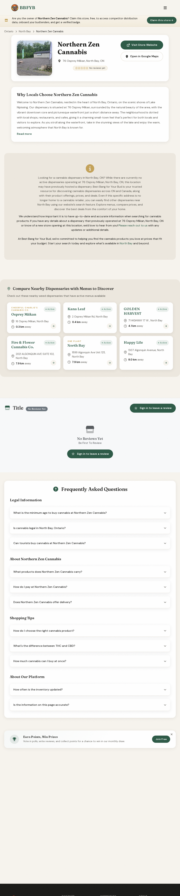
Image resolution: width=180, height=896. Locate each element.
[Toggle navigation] (165, 7)
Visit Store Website (144, 45)
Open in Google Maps (144, 56)
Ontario (8, 31)
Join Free (161, 739)
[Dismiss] (171, 734)
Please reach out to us (132, 225)
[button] (24, 134)
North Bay (25, 31)
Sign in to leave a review (156, 408)
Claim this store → (161, 20)
